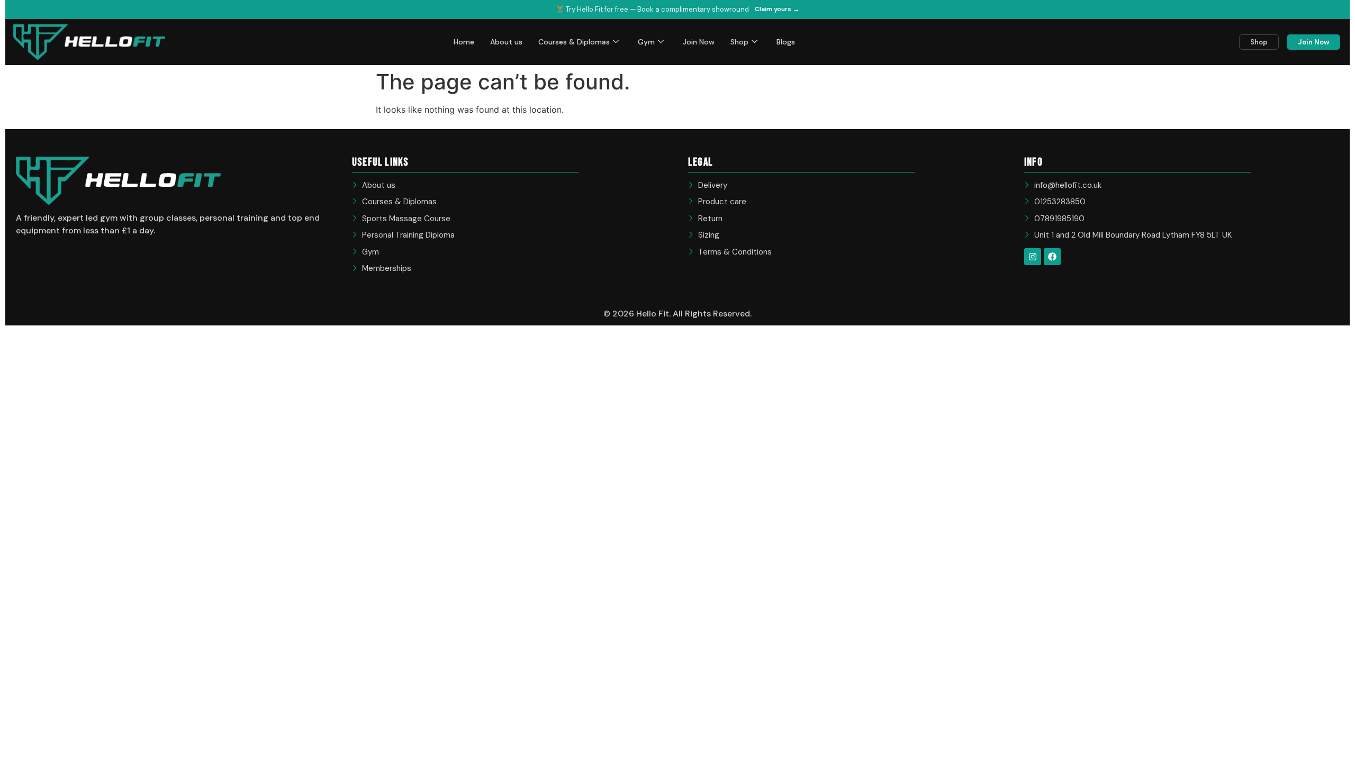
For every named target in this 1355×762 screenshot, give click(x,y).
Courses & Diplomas (574, 42)
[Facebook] (1052, 256)
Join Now (699, 42)
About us (506, 42)
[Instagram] (1032, 256)
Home (464, 42)
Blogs (785, 42)
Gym (646, 42)
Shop (739, 42)
